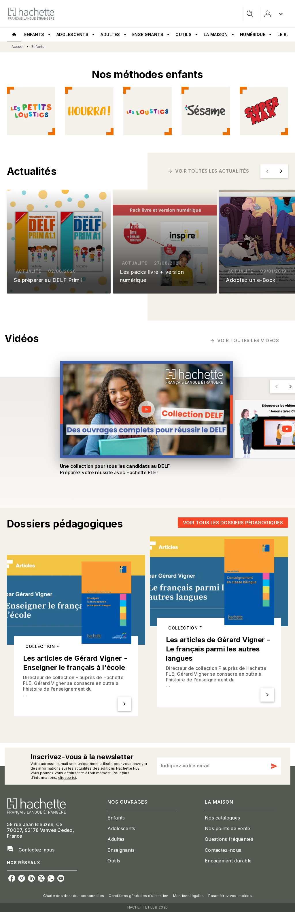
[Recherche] (250, 14)
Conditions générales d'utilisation (138, 896)
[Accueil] (31, 13)
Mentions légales (188, 896)
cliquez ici (67, 777)
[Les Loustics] (147, 111)
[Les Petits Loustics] (31, 111)
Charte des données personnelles (73, 896)
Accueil (18, 46)
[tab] (14, 35)
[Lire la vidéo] (146, 409)
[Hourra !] (89, 111)
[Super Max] (264, 111)
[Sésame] (205, 111)
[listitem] (12, 878)
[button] (209, 171)
